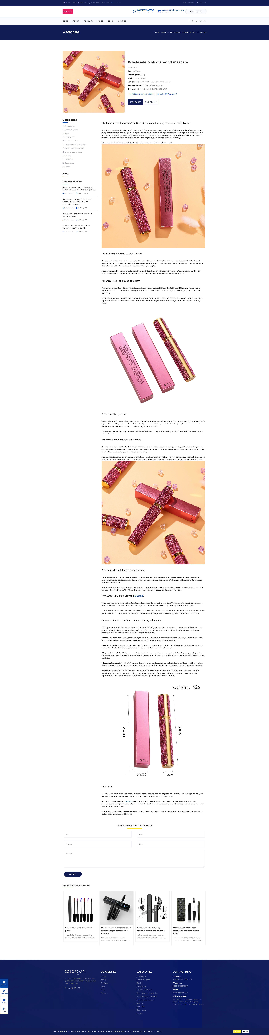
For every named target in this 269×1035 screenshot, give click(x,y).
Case (101, 21)
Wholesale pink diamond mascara (192, 32)
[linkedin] (196, 21)
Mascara (173, 32)
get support (188, 3)
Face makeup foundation (75, 145)
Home (65, 21)
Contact (122, 21)
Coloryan (128, 801)
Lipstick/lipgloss (71, 130)
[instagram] (204, 21)
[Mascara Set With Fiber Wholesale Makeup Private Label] (189, 908)
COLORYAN (69, 193)
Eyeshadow (69, 126)
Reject (245, 1031)
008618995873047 (145, 10)
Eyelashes (69, 159)
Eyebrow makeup (72, 141)
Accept (237, 1031)
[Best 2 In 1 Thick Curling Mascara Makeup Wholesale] (152, 908)
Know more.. (116, 3)
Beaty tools (69, 163)
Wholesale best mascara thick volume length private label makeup (116, 931)
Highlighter (69, 137)
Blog (110, 21)
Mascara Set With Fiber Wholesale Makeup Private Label (186, 931)
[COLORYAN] (68, 11)
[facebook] (188, 21)
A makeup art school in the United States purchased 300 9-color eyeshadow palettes (77, 201)
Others (67, 167)
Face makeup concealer (75, 148)
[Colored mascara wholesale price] (81, 908)
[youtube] (192, 21)
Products (88, 21)
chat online (151, 102)
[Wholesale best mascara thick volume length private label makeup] (117, 908)
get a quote (196, 11)
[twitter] (200, 21)
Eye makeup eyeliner (73, 152)
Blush (67, 134)
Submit (72, 874)
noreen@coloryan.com (173, 10)
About (76, 21)
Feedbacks (201, 3)
